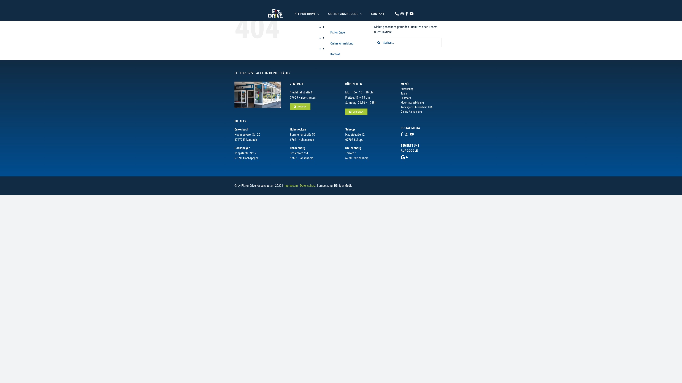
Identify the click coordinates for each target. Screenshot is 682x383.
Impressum (291, 185)
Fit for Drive (337, 32)
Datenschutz (308, 185)
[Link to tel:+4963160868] (397, 14)
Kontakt (335, 54)
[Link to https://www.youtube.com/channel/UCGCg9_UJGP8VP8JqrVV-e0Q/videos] (412, 14)
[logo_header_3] (275, 8)
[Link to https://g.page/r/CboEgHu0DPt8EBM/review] (404, 157)
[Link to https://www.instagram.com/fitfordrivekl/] (402, 14)
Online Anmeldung (341, 43)
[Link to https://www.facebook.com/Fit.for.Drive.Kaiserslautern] (406, 14)
